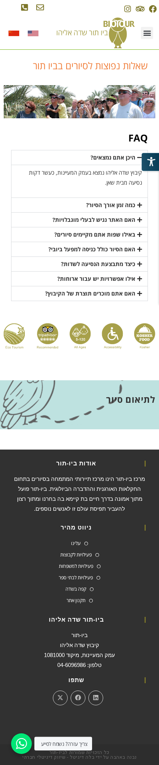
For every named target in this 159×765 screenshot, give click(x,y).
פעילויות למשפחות (76, 566)
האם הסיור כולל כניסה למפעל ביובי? (91, 249)
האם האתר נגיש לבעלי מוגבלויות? (94, 219)
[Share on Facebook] (78, 698)
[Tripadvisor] (140, 9)
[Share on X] (60, 698)
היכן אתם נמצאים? (113, 157)
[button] (147, 33)
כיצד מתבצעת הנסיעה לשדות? (98, 264)
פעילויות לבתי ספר (76, 577)
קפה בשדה (75, 589)
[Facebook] (153, 9)
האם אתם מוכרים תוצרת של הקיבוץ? (90, 293)
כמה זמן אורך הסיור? (110, 205)
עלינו (76, 543)
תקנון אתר (76, 600)
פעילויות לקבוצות (76, 554)
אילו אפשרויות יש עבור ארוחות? (96, 278)
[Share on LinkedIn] (95, 698)
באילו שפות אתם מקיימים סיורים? (94, 234)
